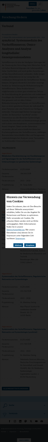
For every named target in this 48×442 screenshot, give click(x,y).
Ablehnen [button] (18, 245)
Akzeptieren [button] (30, 245)
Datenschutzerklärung (15, 229)
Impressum (20, 238)
